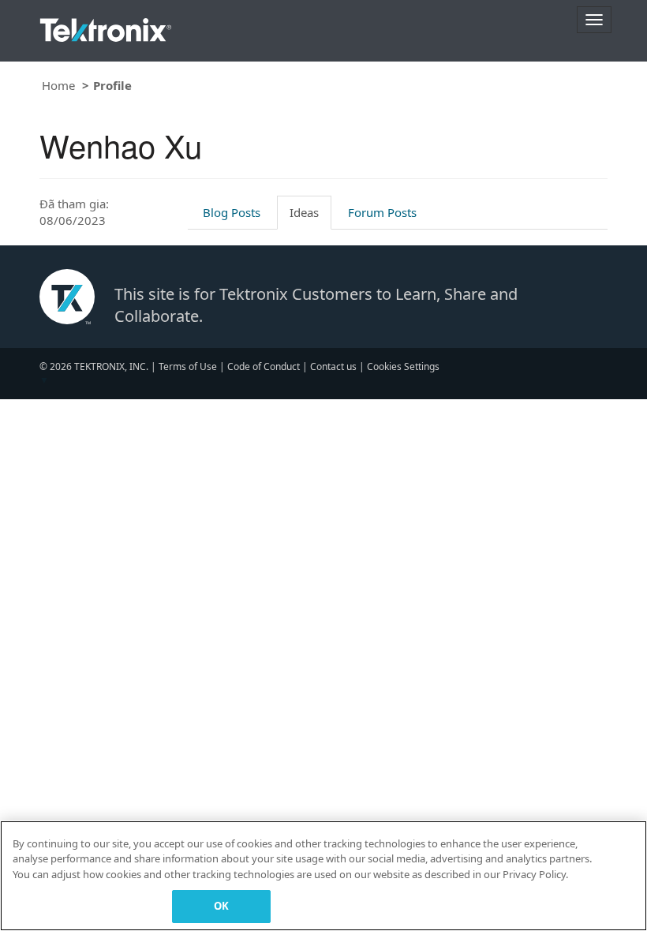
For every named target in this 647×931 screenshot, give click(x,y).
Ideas (304, 212)
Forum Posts (382, 212)
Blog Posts (231, 212)
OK (221, 906)
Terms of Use (188, 366)
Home (58, 85)
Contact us (333, 366)
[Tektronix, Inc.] (105, 26)
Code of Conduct (263, 366)
